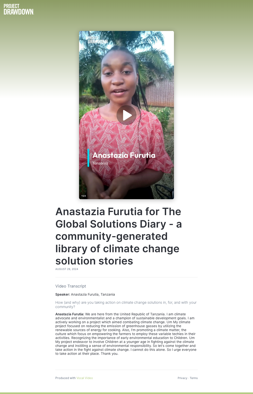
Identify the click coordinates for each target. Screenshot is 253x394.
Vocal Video (84, 378)
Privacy (182, 378)
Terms (194, 378)
